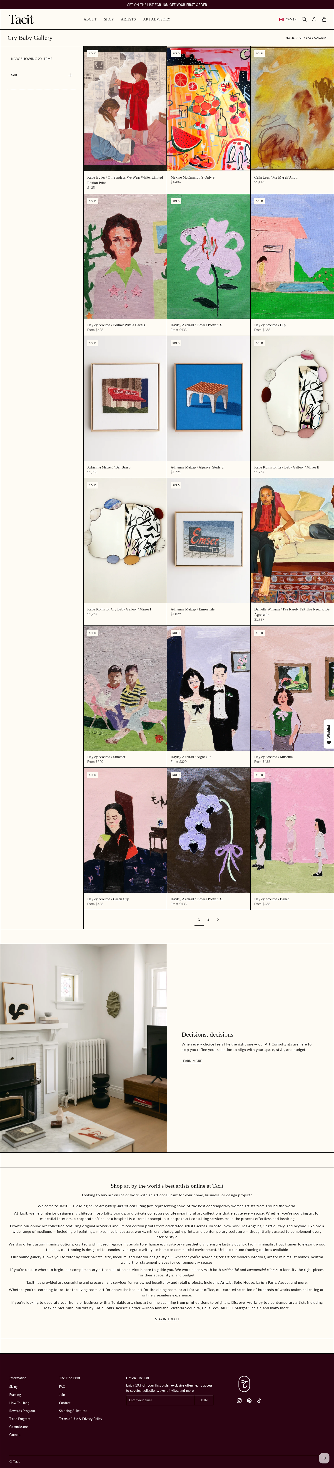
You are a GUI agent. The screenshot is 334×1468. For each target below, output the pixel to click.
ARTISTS (128, 19)
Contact (65, 1403)
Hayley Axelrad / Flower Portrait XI (197, 899)
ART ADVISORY (156, 19)
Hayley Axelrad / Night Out (191, 757)
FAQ (62, 1387)
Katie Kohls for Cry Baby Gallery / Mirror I (119, 609)
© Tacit (14, 1461)
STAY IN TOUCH (167, 1319)
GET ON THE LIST (140, 5)
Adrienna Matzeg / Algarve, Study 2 (197, 467)
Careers (14, 1435)
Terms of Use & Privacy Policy (80, 1419)
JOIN (204, 1400)
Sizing (13, 1387)
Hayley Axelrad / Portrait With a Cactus (116, 325)
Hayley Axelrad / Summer (106, 757)
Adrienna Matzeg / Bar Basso (108, 467)
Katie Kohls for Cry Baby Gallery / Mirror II (286, 467)
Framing (15, 1395)
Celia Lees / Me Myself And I (276, 177)
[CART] (324, 19)
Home (290, 37)
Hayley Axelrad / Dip (270, 325)
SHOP (109, 19)
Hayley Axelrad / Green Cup (108, 899)
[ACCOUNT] (314, 19)
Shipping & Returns (73, 1411)
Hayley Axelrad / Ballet (271, 899)
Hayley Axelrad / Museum (273, 757)
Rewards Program (22, 1411)
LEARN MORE (192, 1061)
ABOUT (90, 19)
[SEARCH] (304, 19)
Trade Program (19, 1419)
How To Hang (19, 1403)
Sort (14, 75)
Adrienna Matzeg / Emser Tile (192, 609)
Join (62, 1395)
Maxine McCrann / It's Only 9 (192, 177)
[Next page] (218, 920)
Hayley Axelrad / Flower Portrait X (196, 325)
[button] (239, 1401)
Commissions (18, 1427)
